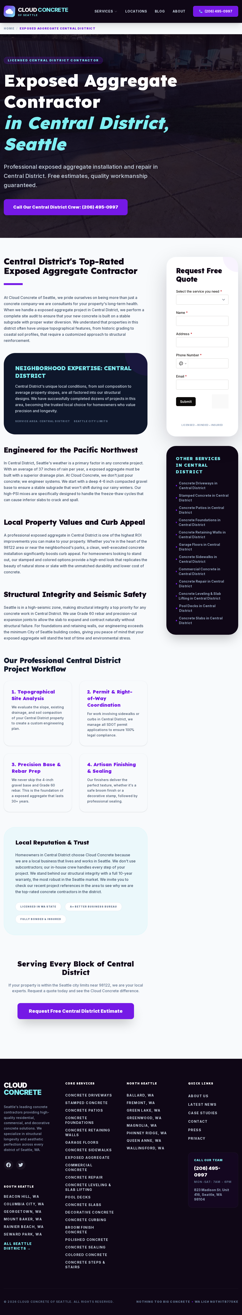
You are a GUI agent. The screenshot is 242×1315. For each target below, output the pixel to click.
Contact (198, 1121)
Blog (160, 11)
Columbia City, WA (24, 1204)
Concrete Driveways (88, 1095)
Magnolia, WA (142, 1125)
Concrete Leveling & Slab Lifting (88, 1187)
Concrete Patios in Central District (201, 510)
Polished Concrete (86, 1240)
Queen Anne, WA (144, 1141)
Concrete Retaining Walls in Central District (202, 534)
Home (9, 28)
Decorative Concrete (89, 1212)
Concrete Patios (84, 1110)
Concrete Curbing (85, 1220)
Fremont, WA (141, 1103)
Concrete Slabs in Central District (201, 620)
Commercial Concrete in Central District (199, 571)
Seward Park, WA (23, 1234)
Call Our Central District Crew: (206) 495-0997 (65, 207)
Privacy (197, 1138)
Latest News (202, 1104)
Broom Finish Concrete (79, 1229)
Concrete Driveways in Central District (198, 485)
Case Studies (203, 1113)
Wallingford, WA (145, 1148)
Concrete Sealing (85, 1247)
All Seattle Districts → (18, 1246)
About (179, 11)
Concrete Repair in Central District (201, 583)
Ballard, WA (140, 1095)
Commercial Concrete (78, 1167)
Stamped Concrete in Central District (204, 497)
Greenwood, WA (144, 1118)
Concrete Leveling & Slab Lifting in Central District (200, 596)
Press (194, 1130)
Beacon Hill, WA (21, 1196)
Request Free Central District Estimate (76, 1011)
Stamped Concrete (86, 1103)
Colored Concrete (86, 1255)
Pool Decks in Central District (197, 608)
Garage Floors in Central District (199, 546)
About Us (198, 1096)
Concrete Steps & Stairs (85, 1264)
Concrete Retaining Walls (87, 1132)
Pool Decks (78, 1197)
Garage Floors (82, 1142)
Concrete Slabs (83, 1205)
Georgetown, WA (23, 1212)
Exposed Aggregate (87, 1157)
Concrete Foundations (79, 1120)
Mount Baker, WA (23, 1219)
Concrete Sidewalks (88, 1150)
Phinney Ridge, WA (147, 1133)
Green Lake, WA (144, 1110)
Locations (136, 11)
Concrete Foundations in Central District (199, 522)
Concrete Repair (84, 1177)
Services (104, 11)
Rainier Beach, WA (24, 1227)
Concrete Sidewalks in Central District (198, 559)
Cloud (22, 1089)
